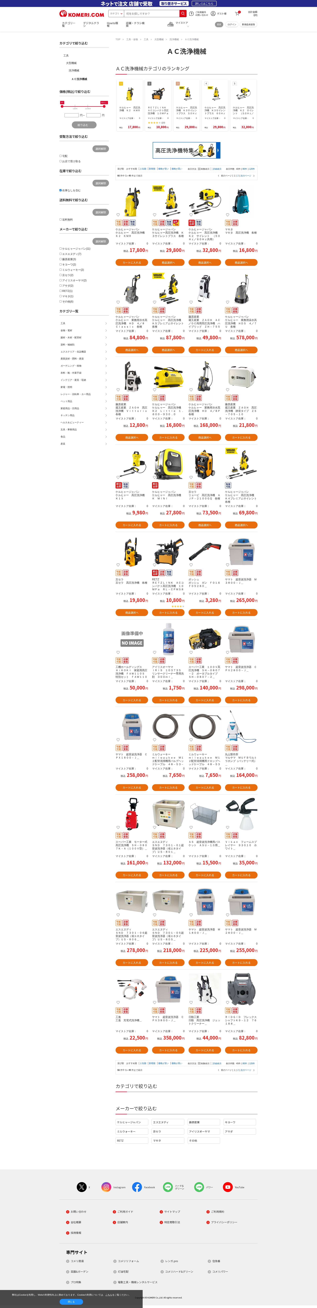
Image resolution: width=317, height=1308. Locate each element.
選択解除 (100, 149)
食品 (63, 436)
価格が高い (177, 169)
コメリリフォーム (128, 1261)
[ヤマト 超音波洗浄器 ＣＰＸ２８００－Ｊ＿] (241, 639)
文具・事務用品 (69, 429)
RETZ (120, 1140)
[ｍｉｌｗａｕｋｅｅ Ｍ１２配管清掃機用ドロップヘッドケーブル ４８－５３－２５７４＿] (205, 726)
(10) (163, 123)
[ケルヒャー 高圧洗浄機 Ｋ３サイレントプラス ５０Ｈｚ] (168, 201)
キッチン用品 (67, 415)
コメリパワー (220, 1271)
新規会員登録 (248, 24)
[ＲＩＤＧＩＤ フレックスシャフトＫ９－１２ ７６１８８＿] (241, 989)
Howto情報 (112, 24)
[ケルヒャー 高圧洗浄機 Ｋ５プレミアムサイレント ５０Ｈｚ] (168, 288)
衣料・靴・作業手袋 (71, 373)
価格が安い (164, 169)
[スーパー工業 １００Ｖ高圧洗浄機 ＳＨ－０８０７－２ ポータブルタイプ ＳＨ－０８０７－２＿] (205, 639)
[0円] (62, 106)
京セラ (157, 1131)
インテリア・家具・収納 (73, 380)
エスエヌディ (161, 1122)
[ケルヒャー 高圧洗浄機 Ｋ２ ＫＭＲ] (132, 201)
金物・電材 (66, 330)
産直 (63, 443)
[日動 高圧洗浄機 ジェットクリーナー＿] (205, 989)
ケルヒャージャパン (129, 1122)
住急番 (216, 1261)
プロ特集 (76, 1282)
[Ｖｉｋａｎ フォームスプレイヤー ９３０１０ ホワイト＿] (241, 814)
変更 (219, 24)
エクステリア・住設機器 (73, 351)
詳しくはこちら (204, 3)
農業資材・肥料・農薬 (72, 358)
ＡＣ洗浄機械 (79, 79)
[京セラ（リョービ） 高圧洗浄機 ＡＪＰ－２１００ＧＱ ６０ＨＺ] (205, 464)
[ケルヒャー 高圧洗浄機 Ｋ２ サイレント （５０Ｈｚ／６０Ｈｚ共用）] (205, 201)
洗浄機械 (74, 70)
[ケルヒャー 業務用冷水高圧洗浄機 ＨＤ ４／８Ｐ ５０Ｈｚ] (205, 376)
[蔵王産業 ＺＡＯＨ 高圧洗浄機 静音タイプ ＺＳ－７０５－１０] (241, 376)
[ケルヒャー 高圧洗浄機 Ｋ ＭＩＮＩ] (168, 464)
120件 (252, 169)
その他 (193, 1140)
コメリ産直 (77, 1261)
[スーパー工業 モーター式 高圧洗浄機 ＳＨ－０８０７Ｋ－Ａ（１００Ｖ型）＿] (132, 814)
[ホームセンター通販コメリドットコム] (81, 16)
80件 (245, 169)
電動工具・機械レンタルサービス (138, 1282)
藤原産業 (194, 1122)
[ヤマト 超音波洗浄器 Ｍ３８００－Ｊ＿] (241, 551)
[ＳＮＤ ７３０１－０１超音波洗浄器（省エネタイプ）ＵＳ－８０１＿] (168, 814)
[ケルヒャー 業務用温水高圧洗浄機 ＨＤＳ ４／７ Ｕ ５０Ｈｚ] (241, 288)
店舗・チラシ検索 (135, 24)
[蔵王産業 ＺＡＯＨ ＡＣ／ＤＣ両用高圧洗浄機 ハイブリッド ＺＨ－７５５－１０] (205, 288)
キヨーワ (230, 1122)
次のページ (246, 176)
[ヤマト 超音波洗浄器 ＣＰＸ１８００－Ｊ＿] (132, 726)
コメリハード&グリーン (179, 1271)
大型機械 (71, 63)
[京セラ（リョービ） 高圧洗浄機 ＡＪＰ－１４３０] (132, 551)
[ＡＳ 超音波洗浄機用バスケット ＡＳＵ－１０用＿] (205, 814)
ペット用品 (66, 401)
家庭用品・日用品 (70, 408)
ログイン (232, 24)
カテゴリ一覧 (68, 24)
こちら (108, 1294)
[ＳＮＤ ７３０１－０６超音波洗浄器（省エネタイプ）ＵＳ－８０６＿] (132, 901)
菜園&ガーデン (79, 1271)
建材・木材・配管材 (71, 337)
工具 (66, 55)
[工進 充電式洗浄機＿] (132, 989)
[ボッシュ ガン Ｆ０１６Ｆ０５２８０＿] (205, 551)
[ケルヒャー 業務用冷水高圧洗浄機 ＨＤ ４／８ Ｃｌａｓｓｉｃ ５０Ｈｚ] (132, 288)
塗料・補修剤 (67, 344)
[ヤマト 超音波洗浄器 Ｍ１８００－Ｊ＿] (205, 901)
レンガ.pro (171, 1261)
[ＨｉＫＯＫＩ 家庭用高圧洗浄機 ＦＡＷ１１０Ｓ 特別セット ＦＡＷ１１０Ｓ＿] (132, 639)
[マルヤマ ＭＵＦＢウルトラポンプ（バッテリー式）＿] (241, 726)
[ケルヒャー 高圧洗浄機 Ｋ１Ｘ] (132, 464)
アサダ (229, 1131)
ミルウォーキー (126, 1131)
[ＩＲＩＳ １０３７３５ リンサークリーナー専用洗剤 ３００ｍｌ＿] (168, 639)
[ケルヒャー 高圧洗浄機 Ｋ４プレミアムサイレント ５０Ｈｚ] (241, 464)
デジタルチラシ (91, 24)
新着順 (152, 169)
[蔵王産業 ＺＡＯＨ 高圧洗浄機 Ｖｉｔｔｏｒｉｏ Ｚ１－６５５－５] (132, 376)
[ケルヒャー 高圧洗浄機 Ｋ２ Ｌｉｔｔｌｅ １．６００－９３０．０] (168, 376)
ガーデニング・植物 (71, 365)
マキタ (157, 1140)
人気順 (143, 169)
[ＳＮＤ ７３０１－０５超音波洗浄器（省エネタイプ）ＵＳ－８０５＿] (168, 901)
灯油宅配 (123, 1271)
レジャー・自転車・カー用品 (76, 394)
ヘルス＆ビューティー (72, 422)
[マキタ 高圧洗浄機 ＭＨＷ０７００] (241, 201)
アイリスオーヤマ (199, 1131)
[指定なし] (104, 106)
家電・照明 (66, 387)
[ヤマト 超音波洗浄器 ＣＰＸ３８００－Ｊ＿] (168, 989)
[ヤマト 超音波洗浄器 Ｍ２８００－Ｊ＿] (241, 901)
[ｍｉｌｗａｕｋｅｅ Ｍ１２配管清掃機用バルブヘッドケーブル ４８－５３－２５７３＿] (168, 726)
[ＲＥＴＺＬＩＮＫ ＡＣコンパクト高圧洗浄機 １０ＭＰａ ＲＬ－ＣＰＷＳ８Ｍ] (168, 551)
